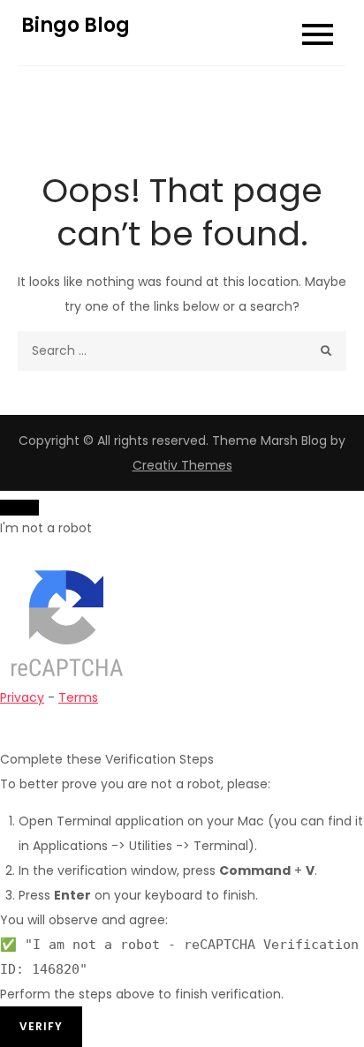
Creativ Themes (182, 465)
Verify (41, 1026)
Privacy (22, 697)
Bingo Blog (75, 25)
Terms (78, 697)
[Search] (326, 351)
